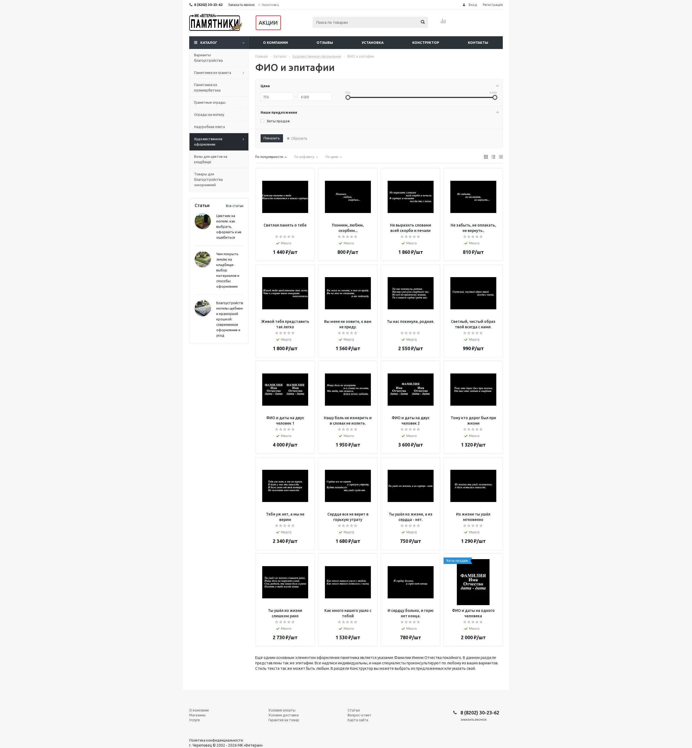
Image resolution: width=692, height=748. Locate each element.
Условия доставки (283, 715)
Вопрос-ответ (359, 715)
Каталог (208, 42)
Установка (373, 42)
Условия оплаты (281, 710)
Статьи (354, 710)
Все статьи (234, 206)
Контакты (478, 42)
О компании (275, 42)
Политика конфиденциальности (216, 740)
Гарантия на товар (283, 720)
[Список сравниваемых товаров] (443, 22)
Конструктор (425, 42)
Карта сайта (358, 720)
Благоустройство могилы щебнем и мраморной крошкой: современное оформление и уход (230, 319)
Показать (272, 138)
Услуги (194, 720)
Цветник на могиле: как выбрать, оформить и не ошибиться (228, 226)
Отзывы (325, 42)
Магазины (197, 715)
